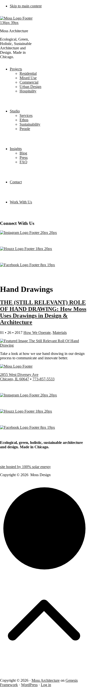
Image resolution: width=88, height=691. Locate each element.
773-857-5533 (44, 379)
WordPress (29, 685)
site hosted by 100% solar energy (25, 467)
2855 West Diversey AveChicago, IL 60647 (19, 377)
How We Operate (37, 332)
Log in (46, 685)
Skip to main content (26, 6)
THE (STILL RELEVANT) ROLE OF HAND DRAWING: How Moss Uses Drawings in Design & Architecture (43, 312)
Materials (60, 332)
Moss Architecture (46, 680)
